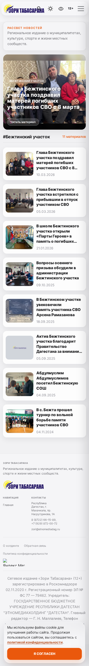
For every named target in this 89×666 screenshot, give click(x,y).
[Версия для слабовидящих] (61, 8)
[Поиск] (39, 8)
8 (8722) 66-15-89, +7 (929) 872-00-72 (44, 521)
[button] (81, 8)
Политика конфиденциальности (25, 553)
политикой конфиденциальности (35, 642)
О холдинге (11, 545)
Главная (8, 505)
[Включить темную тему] (50, 8)
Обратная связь (35, 545)
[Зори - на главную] (24, 8)
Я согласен (44, 654)
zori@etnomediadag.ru (45, 529)
